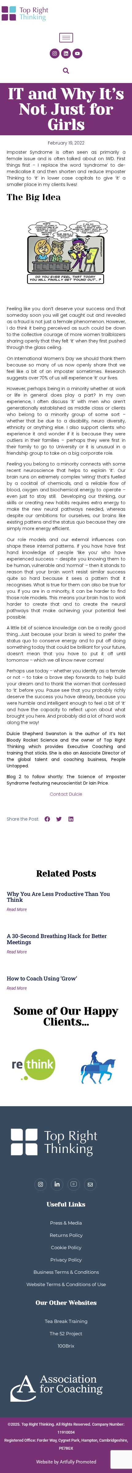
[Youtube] (77, 53)
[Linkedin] (66, 53)
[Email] (90, 1184)
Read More (17, 909)
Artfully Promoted (78, 1462)
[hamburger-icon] (66, 37)
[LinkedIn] (57, 1184)
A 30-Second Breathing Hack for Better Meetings (57, 939)
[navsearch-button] (66, 72)
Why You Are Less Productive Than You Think (58, 897)
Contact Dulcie (66, 794)
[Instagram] (55, 53)
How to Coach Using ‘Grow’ (42, 978)
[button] (47, 818)
